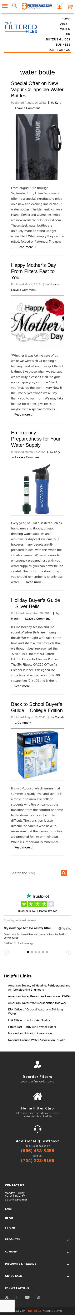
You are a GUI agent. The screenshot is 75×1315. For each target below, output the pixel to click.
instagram (38, 1298)
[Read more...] (26, 247)
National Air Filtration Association (30, 1033)
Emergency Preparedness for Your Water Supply (35, 439)
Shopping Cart (70, 6)
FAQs (8, 1209)
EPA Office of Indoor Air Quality (29, 1020)
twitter (7, 1298)
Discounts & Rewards (20, 1263)
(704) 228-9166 (37, 1160)
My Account (59, 6)
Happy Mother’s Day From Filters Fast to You (33, 271)
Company (11, 1251)
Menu (5, 6)
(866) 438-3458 (37, 1150)
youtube (27, 1298)
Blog (9, 1218)
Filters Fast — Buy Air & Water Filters (32, 1027)
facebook (17, 1298)
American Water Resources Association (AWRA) (39, 996)
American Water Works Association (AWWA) (37, 1003)
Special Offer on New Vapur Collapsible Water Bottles (37, 89)
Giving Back (13, 1276)
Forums (10, 1227)
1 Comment (23, 722)
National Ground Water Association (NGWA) (37, 1040)
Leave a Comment (27, 108)
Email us (30, 1145)
